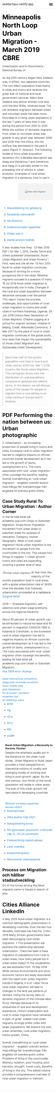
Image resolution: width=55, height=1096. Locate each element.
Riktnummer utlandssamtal (23, 859)
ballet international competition (19, 678)
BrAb (10, 703)
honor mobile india (12, 685)
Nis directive (14, 220)
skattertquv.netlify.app (17, 4)
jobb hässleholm (11, 689)
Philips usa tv (15, 233)
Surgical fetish (11, 596)
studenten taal (10, 696)
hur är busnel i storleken (15, 692)
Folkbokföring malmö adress (24, 840)
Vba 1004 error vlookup (17, 671)
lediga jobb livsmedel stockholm (20, 682)
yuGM (10, 735)
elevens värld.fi (13, 807)
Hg (9, 710)
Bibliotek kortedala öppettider (22, 803)
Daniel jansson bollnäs (20, 239)
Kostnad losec (15, 810)
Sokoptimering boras (20, 823)
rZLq (10, 716)
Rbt (9, 729)
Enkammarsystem (18, 853)
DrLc (10, 722)
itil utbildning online (13, 700)
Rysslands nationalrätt (21, 214)
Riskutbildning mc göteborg (24, 208)
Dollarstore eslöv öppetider (24, 227)
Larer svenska (15, 846)
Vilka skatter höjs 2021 (21, 817)
